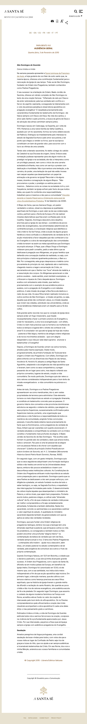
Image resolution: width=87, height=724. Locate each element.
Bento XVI (9, 17)
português (74, 17)
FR (44, 33)
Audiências (22, 17)
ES (40, 33)
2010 (31, 17)
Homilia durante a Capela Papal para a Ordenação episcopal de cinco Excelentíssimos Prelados (43, 198)
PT (57, 33)
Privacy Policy (56, 718)
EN (35, 33)
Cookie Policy (44, 718)
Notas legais (32, 718)
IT (52, 33)
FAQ (25, 718)
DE (30, 33)
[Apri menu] (80, 11)
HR (48, 33)
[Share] (73, 23)
